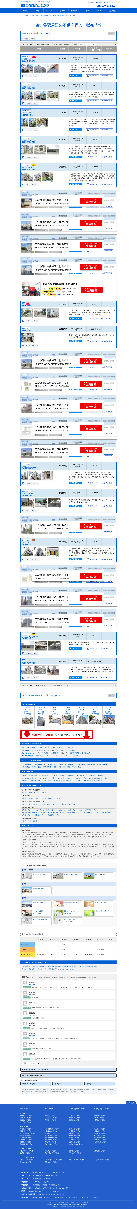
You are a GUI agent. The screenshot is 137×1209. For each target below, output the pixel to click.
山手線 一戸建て (27, 810)
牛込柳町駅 (44, 775)
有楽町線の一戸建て (75, 1139)
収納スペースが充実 (101, 902)
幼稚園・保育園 (29, 1084)
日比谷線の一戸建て (26, 1139)
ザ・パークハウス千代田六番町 (30, 636)
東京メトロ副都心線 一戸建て (69, 812)
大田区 (57, 767)
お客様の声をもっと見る (30, 1063)
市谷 (29, 821)
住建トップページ (53, 1202)
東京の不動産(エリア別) (47, 15)
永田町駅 (49, 756)
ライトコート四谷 (26, 86)
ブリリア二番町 (26, 542)
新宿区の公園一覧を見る (32, 1075)
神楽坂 (24, 821)
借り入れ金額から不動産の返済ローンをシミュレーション (56, 969)
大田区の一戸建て (99, 1115)
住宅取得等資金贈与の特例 (88, 966)
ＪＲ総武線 (25, 750)
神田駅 (34, 747)
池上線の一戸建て (99, 1129)
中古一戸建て (24, 1109)
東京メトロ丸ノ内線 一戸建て (67, 810)
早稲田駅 (97, 780)
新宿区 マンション (52, 804)
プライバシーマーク (93, 1197)
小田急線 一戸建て (40, 815)
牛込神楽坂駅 (33, 775)
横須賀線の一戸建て (75, 1135)
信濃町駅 (62, 750)
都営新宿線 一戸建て (87, 812)
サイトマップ (79, 1202)
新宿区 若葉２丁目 (28, 169)
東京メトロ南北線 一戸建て (49, 812)
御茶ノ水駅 (43, 747)
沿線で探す (47, 1179)
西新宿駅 (24, 780)
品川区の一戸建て (75, 1115)
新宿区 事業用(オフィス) (68, 804)
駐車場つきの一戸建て (40, 919)
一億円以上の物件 (38, 888)
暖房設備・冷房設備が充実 (71, 903)
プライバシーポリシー (69, 1202)
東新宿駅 (57, 780)
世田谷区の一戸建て (26, 1115)
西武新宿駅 (77, 778)
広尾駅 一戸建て (25, 1153)
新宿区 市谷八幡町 (28, 61)
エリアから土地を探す (36, 1175)
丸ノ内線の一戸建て (100, 1135)
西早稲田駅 (47, 780)
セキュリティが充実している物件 (70, 920)
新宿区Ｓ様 (32, 1013)
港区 (66, 767)
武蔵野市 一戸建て (27, 798)
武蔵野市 (102, 764)
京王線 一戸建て (27, 815)
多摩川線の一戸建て (75, 1131)
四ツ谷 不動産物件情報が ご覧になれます (41, 695)
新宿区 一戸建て (27, 804)
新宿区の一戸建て (50, 1120)
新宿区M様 (32, 1043)
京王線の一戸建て (50, 1133)
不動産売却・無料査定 (40, 1185)
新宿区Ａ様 (32, 982)
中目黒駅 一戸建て (50, 1151)
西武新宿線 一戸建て (54, 815)
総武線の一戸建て (25, 1135)
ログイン (111, 33)
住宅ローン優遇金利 (28, 969)
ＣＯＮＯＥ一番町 (26, 113)
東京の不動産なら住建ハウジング (30, 15)
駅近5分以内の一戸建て (76, 1160)
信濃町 (35, 821)
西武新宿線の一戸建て (27, 1144)
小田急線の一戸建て (100, 1131)
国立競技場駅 (81, 775)
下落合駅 (100, 775)
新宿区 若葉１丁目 (28, 142)
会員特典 (52, 1194)
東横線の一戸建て (25, 1129)
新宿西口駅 (66, 778)
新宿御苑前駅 (86, 753)
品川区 (26, 767)
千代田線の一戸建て (51, 1137)
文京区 (48, 764)
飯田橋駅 (35, 750)
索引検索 (86, 1202)
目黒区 (69, 764)
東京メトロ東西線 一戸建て (30, 812)
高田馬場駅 (87, 778)
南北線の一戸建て (99, 1137)
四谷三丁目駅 (74, 753)
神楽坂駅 (71, 775)
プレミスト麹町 (26, 466)
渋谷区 (38, 764)
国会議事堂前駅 (43, 753)
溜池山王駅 (39, 756)
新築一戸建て (49, 1109)
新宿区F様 (32, 1033)
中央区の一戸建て (75, 1118)
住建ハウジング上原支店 (62, 1197)
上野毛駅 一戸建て (100, 1151)
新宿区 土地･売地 (39, 804)
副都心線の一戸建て (100, 1139)
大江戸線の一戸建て (100, 1142)
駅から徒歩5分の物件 (71, 874)
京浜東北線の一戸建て (52, 1135)
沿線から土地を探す (51, 1175)
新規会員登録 (43, 1194)
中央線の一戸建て (99, 1133)
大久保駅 (54, 775)
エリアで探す (37, 1179)
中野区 (76, 767)
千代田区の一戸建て (51, 1118)
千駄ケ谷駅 (71, 750)
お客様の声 (55, 1191)
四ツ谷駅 (66, 780)
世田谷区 (27, 764)
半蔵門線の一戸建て (51, 1139)
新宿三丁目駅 (55, 778)
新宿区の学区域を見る (29, 1080)
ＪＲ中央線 (25, 747)
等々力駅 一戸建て (75, 1153)
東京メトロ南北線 (27, 756)
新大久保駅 (25, 778)
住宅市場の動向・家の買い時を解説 (33, 966)
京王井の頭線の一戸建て (27, 1133)
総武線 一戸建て (51, 810)
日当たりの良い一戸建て (101, 1160)
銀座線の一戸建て (25, 1137)
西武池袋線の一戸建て (52, 1144)
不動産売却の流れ (54, 1185)
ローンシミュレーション (31, 76)
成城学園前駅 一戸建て (52, 1153)
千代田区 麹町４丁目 (29, 468)
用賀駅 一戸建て (74, 1151)
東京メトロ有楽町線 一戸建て (88, 810)
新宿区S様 (32, 1054)
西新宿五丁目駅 (36, 780)
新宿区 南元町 (27, 306)
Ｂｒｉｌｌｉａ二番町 (28, 493)
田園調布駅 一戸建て (26, 1151)
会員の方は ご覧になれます (36, 33)
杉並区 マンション (54, 798)
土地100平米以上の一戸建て (53, 1160)
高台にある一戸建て (26, 1162)
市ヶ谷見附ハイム (26, 59)
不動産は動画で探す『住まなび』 (39, 1191)
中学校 (90, 1084)
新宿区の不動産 (64, 15)
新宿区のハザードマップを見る (35, 1069)
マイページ (60, 1194)
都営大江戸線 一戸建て (103, 812)
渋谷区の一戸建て (25, 1118)
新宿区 (57, 15)
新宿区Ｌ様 (32, 1002)
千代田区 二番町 (27, 495)
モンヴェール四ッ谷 (27, 167)
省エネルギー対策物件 (102, 911)
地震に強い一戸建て (51, 1162)
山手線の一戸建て (75, 1133)
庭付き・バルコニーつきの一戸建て (72, 912)
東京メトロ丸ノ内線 (28, 753)
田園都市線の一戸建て (52, 1129)
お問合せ (61, 1202)
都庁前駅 (97, 778)
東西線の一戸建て (75, 1137)
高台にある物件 (100, 874)
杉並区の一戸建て (25, 1122)
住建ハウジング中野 (78, 1197)
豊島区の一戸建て (75, 1120)
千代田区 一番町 (27, 115)
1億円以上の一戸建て (26, 1160)
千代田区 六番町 (27, 638)
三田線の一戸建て (25, 1142)
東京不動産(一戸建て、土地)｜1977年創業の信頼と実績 (36, 2)
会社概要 (34, 1197)
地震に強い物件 (38, 902)
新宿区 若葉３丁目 (28, 88)
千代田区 (80, 764)
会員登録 (99, 2)
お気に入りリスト (110, 2)
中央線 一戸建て (39, 810)
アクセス (50, 1197)
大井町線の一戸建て (51, 1131)
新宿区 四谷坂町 (27, 330)
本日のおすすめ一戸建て (101, 1109)
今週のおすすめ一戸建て (77, 1109)
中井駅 (105, 778)
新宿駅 (61, 747)
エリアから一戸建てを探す (40, 1172)
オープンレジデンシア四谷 (29, 140)
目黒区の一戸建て (50, 1115)
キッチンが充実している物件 (38, 912)
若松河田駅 (87, 780)
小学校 (58, 1084)
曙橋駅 (24, 775)
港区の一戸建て (99, 1118)
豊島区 (47, 767)
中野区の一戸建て (99, 1120)
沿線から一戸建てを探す (58, 1172)
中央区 (36, 767)
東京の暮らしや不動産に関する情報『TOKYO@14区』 (52, 1188)
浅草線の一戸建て (75, 1142)
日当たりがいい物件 (39, 874)
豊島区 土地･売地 (40, 798)
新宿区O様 (32, 992)
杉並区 (58, 764)
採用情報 (42, 1197)
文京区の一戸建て (25, 1120)
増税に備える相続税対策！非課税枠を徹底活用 (62, 966)
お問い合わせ (90, 2)
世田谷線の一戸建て (26, 1131)
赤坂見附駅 (54, 753)
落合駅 (62, 775)
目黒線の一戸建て (75, 1129)
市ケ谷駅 (44, 750)
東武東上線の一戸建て (76, 1144)
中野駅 (69, 747)
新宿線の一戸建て (50, 1142)
